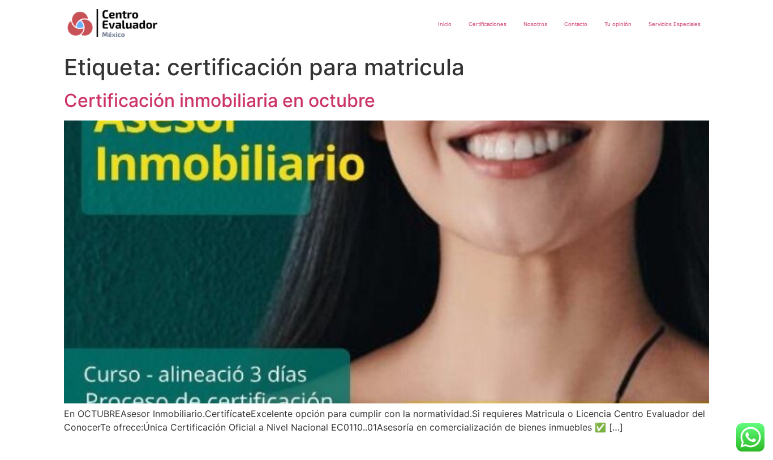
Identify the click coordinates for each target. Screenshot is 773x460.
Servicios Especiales (675, 24)
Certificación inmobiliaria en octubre (219, 100)
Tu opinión (618, 24)
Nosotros (535, 24)
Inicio (445, 24)
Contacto (575, 24)
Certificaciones (487, 24)
